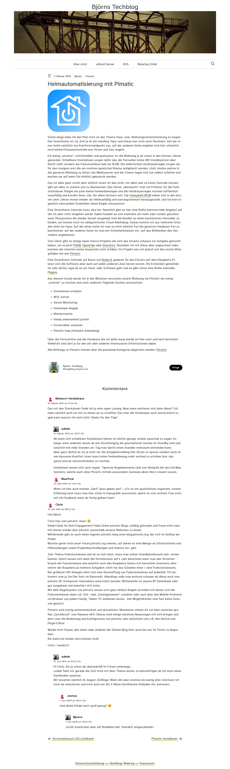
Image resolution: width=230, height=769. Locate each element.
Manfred (67, 479)
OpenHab (88, 245)
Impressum (147, 763)
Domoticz (109, 245)
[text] (50, 76)
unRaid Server (105, 64)
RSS (126, 64)
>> (137, 763)
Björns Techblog (115, 7)
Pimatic (90, 76)
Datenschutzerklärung (89, 763)
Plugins (52, 272)
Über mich (80, 64)
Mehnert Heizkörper (70, 398)
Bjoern (78, 76)
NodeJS (107, 259)
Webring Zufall (147, 64)
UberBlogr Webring (121, 763)
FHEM (77, 245)
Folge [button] (175, 368)
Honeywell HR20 (140, 195)
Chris (59, 504)
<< (106, 763)
